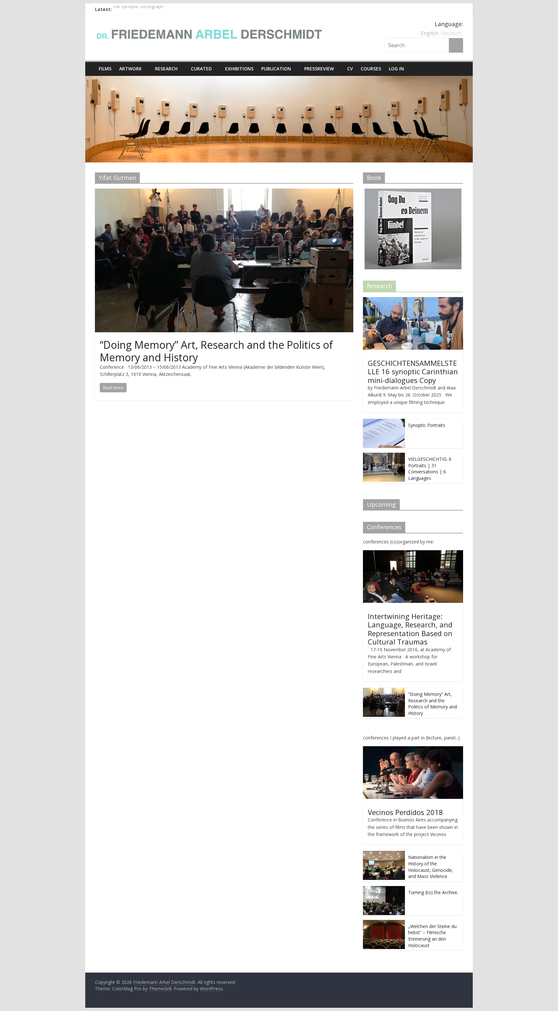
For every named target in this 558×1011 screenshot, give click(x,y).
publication (276, 69)
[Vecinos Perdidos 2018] (413, 750)
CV (350, 69)
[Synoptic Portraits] (384, 422)
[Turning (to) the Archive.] (384, 889)
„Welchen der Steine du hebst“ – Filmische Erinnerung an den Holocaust (432, 935)
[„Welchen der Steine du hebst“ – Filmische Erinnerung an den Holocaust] (384, 923)
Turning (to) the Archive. (433, 892)
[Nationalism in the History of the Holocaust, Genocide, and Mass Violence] (384, 854)
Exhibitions (239, 69)
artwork (130, 69)
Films (105, 69)
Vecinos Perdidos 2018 (405, 812)
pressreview (319, 69)
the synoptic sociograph (138, 9)
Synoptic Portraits (426, 425)
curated (201, 69)
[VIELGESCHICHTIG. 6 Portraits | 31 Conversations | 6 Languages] (384, 456)
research (166, 69)
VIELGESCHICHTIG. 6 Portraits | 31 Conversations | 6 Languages (429, 468)
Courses (371, 69)
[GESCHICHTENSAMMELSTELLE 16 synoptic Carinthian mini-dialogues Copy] (413, 300)
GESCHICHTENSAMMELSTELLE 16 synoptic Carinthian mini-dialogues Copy (413, 371)
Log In (396, 69)
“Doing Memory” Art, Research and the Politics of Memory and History (216, 351)
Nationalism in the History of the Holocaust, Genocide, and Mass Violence (430, 866)
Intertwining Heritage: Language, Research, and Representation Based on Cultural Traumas (410, 628)
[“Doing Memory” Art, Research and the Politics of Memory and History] (224, 192)
